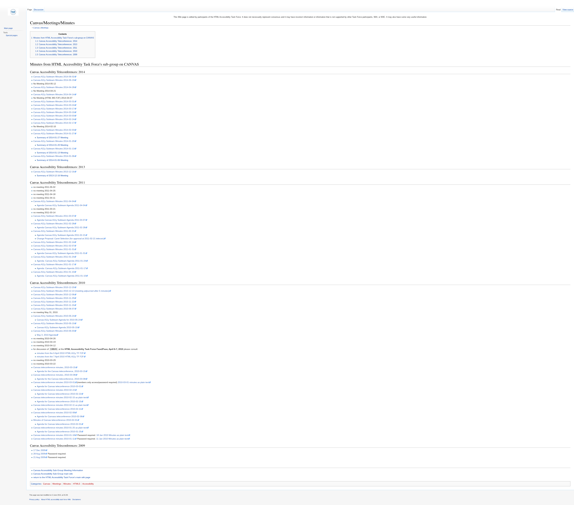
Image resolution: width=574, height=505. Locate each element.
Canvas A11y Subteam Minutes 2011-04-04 (53, 201)
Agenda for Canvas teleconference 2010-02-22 (59, 394)
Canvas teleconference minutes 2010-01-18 (54, 435)
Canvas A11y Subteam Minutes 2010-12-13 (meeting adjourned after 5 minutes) (71, 291)
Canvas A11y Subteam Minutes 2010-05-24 (53, 316)
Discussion (38, 10)
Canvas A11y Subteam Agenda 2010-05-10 (57, 327)
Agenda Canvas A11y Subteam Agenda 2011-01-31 (61, 253)
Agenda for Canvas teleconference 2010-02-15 (59, 401)
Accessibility (88, 484)
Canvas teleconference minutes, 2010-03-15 (54, 367)
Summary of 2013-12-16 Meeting (52, 175)
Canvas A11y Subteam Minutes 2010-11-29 (53, 298)
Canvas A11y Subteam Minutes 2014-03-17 (53, 108)
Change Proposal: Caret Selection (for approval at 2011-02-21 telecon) (70, 238)
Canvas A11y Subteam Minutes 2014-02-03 (53, 130)
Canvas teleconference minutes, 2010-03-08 (54, 375)
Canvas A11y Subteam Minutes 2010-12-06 (53, 294)
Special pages (11, 35)
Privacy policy (34, 499)
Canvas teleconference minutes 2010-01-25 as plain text (60, 427)
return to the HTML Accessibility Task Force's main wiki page (61, 477)
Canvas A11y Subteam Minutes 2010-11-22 (53, 301)
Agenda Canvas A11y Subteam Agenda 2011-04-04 (61, 205)
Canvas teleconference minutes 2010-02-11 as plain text (60, 405)
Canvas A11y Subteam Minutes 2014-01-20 (53, 141)
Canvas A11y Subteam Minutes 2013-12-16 (53, 171)
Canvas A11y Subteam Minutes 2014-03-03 (53, 115)
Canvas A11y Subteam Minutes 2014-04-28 (53, 87)
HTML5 (76, 484)
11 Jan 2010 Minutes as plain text (112, 439)
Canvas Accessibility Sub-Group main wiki (53, 474)
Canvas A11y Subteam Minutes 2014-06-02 (53, 76)
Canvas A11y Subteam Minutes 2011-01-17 (53, 264)
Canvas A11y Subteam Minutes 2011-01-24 (53, 257)
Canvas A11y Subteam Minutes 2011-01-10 (53, 272)
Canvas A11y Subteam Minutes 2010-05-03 (53, 331)
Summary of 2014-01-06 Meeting (52, 160)
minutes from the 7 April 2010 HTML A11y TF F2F (60, 356)
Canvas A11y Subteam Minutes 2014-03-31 (53, 101)
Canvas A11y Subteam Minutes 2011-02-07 (53, 245)
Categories (36, 484)
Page (29, 10)
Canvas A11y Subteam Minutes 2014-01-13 (53, 148)
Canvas (36, 28)
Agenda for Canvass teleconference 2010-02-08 (59, 416)
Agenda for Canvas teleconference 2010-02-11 (59, 409)
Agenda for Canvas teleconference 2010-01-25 (59, 431)
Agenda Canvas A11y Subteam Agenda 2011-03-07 (61, 220)
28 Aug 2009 (39, 453)
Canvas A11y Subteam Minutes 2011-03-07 (53, 216)
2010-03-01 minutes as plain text (133, 382)
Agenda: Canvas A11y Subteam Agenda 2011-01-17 (61, 268)
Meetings (44, 28)
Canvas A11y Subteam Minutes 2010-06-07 (53, 308)
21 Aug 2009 (39, 457)
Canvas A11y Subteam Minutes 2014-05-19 (53, 80)
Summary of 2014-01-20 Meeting (52, 145)
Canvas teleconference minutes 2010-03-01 (54, 382)
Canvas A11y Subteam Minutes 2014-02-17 (53, 123)
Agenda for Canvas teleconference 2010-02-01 (59, 424)
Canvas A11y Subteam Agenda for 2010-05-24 (59, 320)
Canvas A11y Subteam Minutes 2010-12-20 (53, 287)
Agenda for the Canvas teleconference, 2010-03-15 (61, 371)
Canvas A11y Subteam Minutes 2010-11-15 (53, 305)
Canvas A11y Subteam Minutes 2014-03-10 (53, 112)
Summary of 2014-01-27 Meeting (52, 137)
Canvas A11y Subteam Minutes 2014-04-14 (53, 94)
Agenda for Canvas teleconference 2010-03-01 (59, 386)
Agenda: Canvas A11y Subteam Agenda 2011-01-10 (61, 276)
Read (558, 10)
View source (567, 10)
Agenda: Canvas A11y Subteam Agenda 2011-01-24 (61, 261)
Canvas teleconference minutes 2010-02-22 (54, 390)
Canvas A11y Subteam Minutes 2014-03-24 (53, 105)
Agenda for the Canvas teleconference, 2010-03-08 (61, 379)
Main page (8, 28)
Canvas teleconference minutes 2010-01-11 (54, 439)
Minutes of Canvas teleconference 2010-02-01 (55, 420)
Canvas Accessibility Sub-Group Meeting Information (58, 470)
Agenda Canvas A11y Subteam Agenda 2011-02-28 (61, 227)
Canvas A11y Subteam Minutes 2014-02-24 (53, 119)
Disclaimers (76, 499)
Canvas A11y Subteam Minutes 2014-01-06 (53, 156)
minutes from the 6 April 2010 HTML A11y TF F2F (60, 353)
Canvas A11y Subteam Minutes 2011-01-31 (53, 249)
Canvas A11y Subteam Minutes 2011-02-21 (53, 231)
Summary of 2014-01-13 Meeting (52, 152)
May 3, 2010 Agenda (46, 335)
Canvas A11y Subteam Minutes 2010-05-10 (53, 323)
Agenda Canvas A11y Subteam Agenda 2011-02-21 (61, 235)
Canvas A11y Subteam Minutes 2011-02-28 (53, 223)
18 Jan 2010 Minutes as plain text (112, 435)
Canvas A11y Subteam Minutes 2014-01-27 (53, 133)
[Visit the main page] (13, 12)
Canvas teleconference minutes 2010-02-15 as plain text (60, 397)
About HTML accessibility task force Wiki (56, 499)
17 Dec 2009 (39, 450)
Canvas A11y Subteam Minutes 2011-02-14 (53, 242)
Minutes (67, 484)
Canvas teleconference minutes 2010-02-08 (54, 412)
